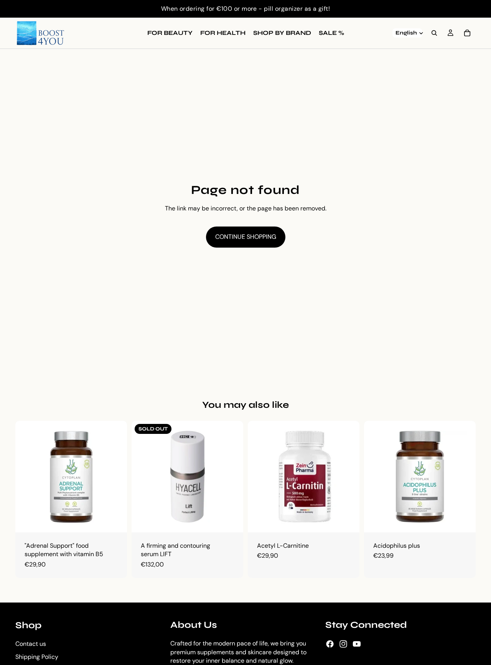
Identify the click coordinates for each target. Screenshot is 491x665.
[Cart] (467, 33)
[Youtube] (356, 644)
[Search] (434, 33)
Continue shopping (245, 237)
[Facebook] (329, 644)
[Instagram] (343, 644)
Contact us (30, 644)
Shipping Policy (36, 657)
